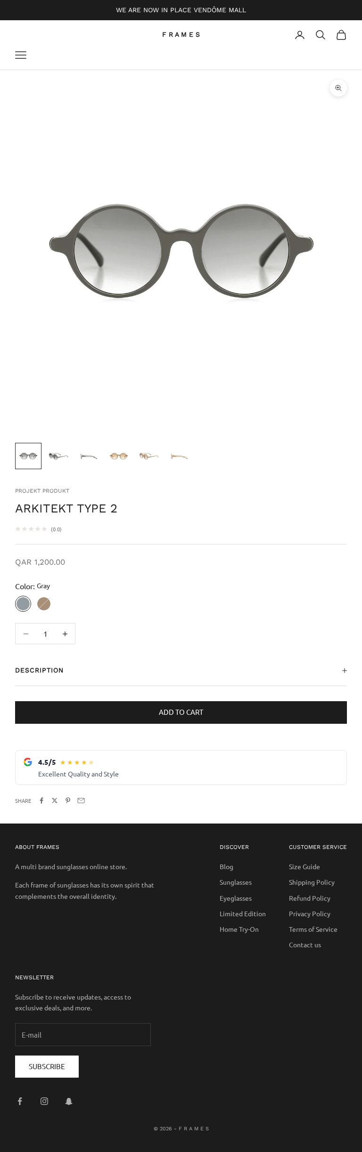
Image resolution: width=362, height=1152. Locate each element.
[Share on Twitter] (54, 800)
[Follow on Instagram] (44, 1101)
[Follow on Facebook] (20, 1101)
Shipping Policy (312, 882)
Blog (226, 866)
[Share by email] (81, 800)
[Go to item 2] (58, 456)
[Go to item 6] (179, 456)
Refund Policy (309, 898)
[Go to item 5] (149, 456)
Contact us (305, 944)
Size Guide (304, 866)
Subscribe (47, 1066)
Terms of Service (313, 929)
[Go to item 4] (119, 456)
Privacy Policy (309, 913)
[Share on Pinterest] (68, 800)
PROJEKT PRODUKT (42, 491)
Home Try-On (239, 929)
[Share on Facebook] (41, 800)
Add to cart (181, 711)
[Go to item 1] (28, 456)
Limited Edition (243, 913)
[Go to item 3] (88, 456)
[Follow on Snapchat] (69, 1101)
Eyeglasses (236, 898)
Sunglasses (236, 882)
